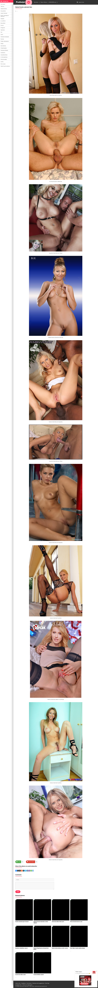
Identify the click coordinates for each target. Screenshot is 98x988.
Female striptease (5, 36)
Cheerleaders (4, 48)
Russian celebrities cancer (21, 948)
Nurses (2, 39)
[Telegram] (33, 870)
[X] (18, 870)
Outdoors (3, 52)
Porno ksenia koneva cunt (76, 921)
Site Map (47, 983)
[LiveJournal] (23, 870)
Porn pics (3, 4)
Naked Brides (4, 8)
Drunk (2, 25)
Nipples (2, 18)
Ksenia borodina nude (20, 974)
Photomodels (4, 59)
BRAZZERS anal (52, 2)
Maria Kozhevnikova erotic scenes (60, 948)
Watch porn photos (5, 66)
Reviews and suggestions (38, 983)
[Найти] (77, 2)
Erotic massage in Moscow (5, 16)
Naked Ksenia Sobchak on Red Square (41, 922)
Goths (2, 61)
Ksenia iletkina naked (39, 974)
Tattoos (2, 6)
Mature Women (44, 2)
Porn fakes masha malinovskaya (77, 948)
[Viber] (29, 870)
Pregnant (3, 27)
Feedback (23, 983)
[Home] (23, 2)
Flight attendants (5, 41)
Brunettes (3, 23)
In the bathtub (4, 57)
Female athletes (4, 50)
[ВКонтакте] (16, 870)
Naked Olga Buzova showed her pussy (41, 949)
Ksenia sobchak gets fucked (21, 921)
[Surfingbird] (25, 870)
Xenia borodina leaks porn (58, 921)
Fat (1, 32)
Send (18, 891)
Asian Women (4, 13)
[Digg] (20, 870)
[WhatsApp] (31, 870)
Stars (2, 34)
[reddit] (22, 870)
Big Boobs (36, 2)
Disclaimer (29, 983)
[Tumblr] (27, 870)
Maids (2, 43)
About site (17, 983)
